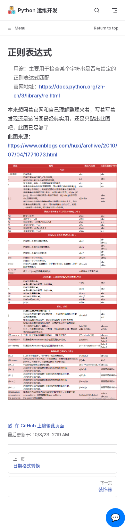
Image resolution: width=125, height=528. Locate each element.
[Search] (96, 10)
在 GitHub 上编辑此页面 (39, 425)
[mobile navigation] (114, 10)
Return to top (106, 28)
